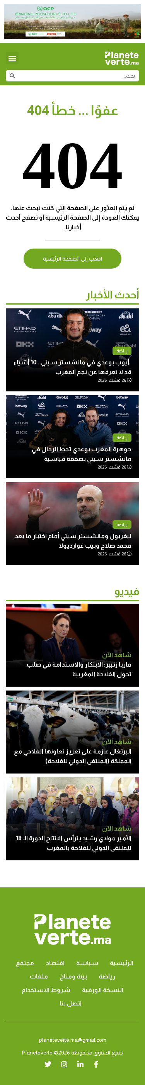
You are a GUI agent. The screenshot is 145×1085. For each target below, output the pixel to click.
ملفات (39, 976)
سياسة (87, 963)
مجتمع (25, 963)
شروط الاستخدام (46, 990)
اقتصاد (55, 963)
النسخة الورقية (102, 990)
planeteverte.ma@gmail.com (72, 1040)
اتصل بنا (71, 1003)
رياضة (122, 351)
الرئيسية (121, 963)
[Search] (12, 75)
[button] (12, 58)
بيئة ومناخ (73, 976)
